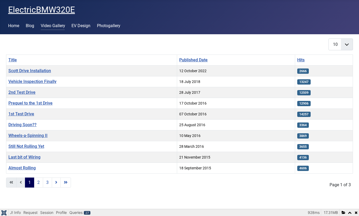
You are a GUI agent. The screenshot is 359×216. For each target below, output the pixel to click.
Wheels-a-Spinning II (28, 135)
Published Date (193, 59)
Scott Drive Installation (29, 70)
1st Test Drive (21, 113)
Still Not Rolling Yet (26, 146)
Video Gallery (53, 25)
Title (12, 59)
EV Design (80, 25)
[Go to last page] (65, 183)
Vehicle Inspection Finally (32, 81)
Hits (301, 59)
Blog (30, 25)
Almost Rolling (22, 167)
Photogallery (108, 25)
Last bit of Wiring (24, 157)
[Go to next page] (56, 183)
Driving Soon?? (22, 124)
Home (13, 25)
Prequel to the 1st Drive (30, 103)
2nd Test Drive (21, 92)
